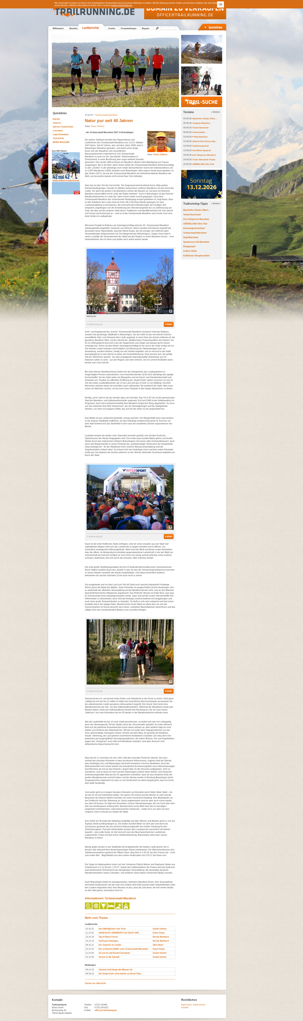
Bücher (56, 119)
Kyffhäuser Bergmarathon (196, 255)
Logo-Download (60, 134)
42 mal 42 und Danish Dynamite (114, 953)
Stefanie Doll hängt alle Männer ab (115, 969)
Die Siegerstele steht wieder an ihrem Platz (120, 973)
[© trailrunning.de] (130, 529)
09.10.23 (90, 969)
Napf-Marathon (190, 237)
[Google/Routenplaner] (126, 908)
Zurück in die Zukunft (109, 957)
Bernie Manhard (161, 937)
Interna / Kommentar (63, 127)
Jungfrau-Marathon (201, 123)
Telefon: (88, 1004)
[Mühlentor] (130, 313)
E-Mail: (87, 1010)
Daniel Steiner (160, 929)
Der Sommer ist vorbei (110, 945)
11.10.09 (90, 953)
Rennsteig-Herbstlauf (194, 228)
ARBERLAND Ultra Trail (203, 164)
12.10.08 (90, 957)
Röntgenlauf (189, 246)
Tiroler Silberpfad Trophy (203, 160)
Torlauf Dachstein (200, 128)
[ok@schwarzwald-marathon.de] (96, 908)
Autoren (57, 123)
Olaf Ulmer (158, 945)
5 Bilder (169, 324)
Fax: (86, 1007)
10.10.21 (90, 929)
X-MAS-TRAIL (190, 251)
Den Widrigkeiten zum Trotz (112, 929)
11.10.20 (90, 933)
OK (220, 4)
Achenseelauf (198, 132)
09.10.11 (90, 945)
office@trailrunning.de (106, 1010)
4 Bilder (169, 536)
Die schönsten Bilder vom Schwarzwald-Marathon (123, 949)
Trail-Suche (58, 138)
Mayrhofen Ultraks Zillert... (204, 118)
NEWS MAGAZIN (61, 142)
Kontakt (184, 1007)
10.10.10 (90, 949)
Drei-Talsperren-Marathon (204, 155)
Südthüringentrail (200, 146)
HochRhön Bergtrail (201, 150)
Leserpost (58, 130)
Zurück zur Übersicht (95, 983)
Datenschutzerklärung (121, 5)
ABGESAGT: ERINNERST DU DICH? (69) (119, 933)
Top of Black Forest (108, 937)
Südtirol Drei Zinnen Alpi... (204, 141)
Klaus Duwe (159, 933)
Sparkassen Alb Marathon (196, 242)
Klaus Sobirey (97, 126)
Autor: (157, 154)
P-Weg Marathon (200, 137)
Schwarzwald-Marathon (106, 115)
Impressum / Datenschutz (193, 1004)
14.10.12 (90, 941)
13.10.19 (90, 937)
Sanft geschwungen (108, 941)
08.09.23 (90, 973)
